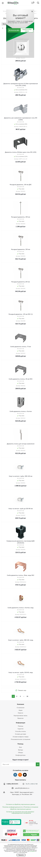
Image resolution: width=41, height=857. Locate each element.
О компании (20, 707)
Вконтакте (15, 775)
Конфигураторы (20, 755)
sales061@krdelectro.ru (22, 788)
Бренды (20, 750)
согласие (32, 851)
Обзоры (20, 752)
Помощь (20, 726)
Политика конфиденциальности (12, 807)
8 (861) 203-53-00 (12, 784)
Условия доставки (20, 734)
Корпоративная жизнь (20, 715)
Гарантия (20, 728)
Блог (20, 747)
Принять (21, 855)
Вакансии (20, 718)
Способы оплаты (20, 731)
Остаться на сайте (14, 30)
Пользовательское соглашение (20, 739)
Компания (20, 704)
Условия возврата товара (20, 736)
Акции (20, 710)
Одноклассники (20, 775)
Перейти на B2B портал (26, 30)
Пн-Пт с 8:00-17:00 (31, 784)
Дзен (25, 775)
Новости (20, 713)
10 (27, 696)
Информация (20, 723)
